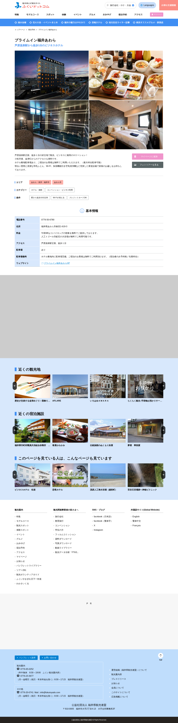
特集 (17, 14)
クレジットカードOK (78, 198)
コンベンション (62, 525)
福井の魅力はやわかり (74, 22)
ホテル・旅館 (36, 190)
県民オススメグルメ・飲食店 (149, 22)
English (136, 516)
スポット (50, 14)
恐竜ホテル (97, 22)
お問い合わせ (50, 658)
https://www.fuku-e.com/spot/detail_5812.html (145, 477)
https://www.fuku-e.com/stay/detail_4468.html (108, 433)
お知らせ (20, 561)
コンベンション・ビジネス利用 (60, 190)
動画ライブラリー (63, 548)
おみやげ (107, 14)
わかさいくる (22, 583)
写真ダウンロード (63, 543)
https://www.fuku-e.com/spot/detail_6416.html (108, 388)
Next (163, 386)
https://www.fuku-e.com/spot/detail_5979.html (70, 388)
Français (137, 525)
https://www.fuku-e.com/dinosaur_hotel (70, 477)
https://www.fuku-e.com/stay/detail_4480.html (145, 433)
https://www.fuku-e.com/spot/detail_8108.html (32, 388)
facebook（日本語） (103, 516)
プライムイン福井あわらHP (57, 263)
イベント (77, 14)
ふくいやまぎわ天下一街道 (28, 579)
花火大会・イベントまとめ (45, 22)
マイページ (158, 14)
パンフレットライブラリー (28, 566)
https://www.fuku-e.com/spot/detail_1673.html (108, 477)
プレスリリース (118, 679)
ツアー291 (21, 570)
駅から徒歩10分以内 (39, 198)
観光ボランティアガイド (27, 574)
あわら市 (57, 182)
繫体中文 (137, 521)
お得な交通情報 (168, 5)
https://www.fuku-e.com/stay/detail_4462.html (32, 433)
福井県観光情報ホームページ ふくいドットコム (32, 5)
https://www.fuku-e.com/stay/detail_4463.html (70, 433)
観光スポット (22, 525)
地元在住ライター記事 (119, 22)
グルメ (92, 14)
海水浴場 (22, 22)
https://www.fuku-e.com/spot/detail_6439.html (145, 388)
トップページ (20, 30)
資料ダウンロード (63, 539)
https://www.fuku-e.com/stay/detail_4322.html (32, 477)
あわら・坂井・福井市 (40, 182)
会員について (117, 688)
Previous (15, 386)
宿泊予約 (31, 30)
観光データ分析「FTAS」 (67, 552)
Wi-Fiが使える (59, 198)
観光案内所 (116, 674)
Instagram (98, 530)
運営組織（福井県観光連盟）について (129, 670)
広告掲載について (119, 697)
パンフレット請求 (27, 658)
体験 (64, 14)
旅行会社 (59, 516)
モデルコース (32, 14)
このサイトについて (120, 692)
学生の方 (59, 530)
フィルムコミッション (65, 534)
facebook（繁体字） (103, 521)
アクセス (138, 14)
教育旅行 (59, 521)
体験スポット (22, 530)
